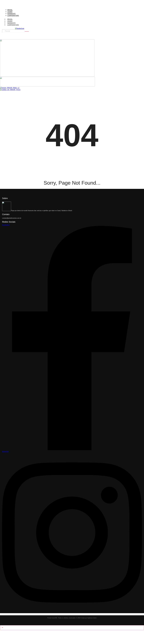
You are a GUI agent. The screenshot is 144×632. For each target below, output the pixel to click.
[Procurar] (27, 31)
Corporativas (13, 25)
